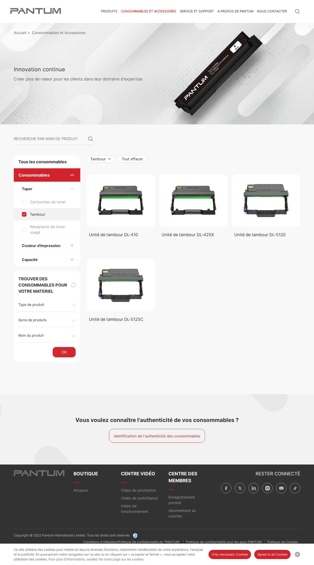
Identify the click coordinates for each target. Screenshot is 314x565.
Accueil (20, 32)
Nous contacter (272, 11)
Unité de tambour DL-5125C (116, 319)
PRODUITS (109, 11)
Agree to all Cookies (272, 554)
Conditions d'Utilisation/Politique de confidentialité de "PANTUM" (131, 542)
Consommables (34, 175)
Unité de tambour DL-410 (113, 234)
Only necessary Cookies (230, 554)
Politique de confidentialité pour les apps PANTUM (224, 542)
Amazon (81, 490)
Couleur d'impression (41, 245)
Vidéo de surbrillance (139, 498)
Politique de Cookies (282, 542)
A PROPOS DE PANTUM (235, 11)
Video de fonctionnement (134, 509)
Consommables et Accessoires (148, 11)
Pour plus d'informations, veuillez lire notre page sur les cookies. (96, 559)
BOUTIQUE (86, 473)
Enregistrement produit (181, 500)
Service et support (197, 11)
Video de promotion (138, 490)
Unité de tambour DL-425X (188, 234)
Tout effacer (132, 159)
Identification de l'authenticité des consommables (157, 436)
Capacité (30, 259)
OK (64, 352)
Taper (27, 188)
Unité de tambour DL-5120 (259, 234)
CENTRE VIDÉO (138, 473)
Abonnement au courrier (182, 513)
